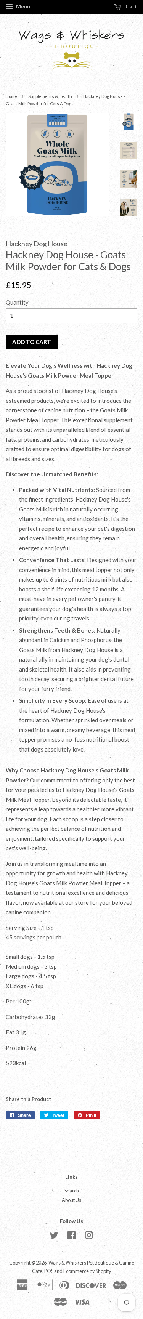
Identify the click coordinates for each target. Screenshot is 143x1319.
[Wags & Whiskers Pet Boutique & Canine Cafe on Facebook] (71, 1237)
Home (11, 96)
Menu (22, 6)
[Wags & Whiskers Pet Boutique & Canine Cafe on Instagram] (89, 1237)
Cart (130, 6)
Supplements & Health (50, 96)
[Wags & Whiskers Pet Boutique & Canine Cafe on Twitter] (54, 1237)
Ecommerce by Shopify (87, 1271)
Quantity (17, 302)
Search (71, 1191)
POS (48, 1271)
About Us (71, 1200)
